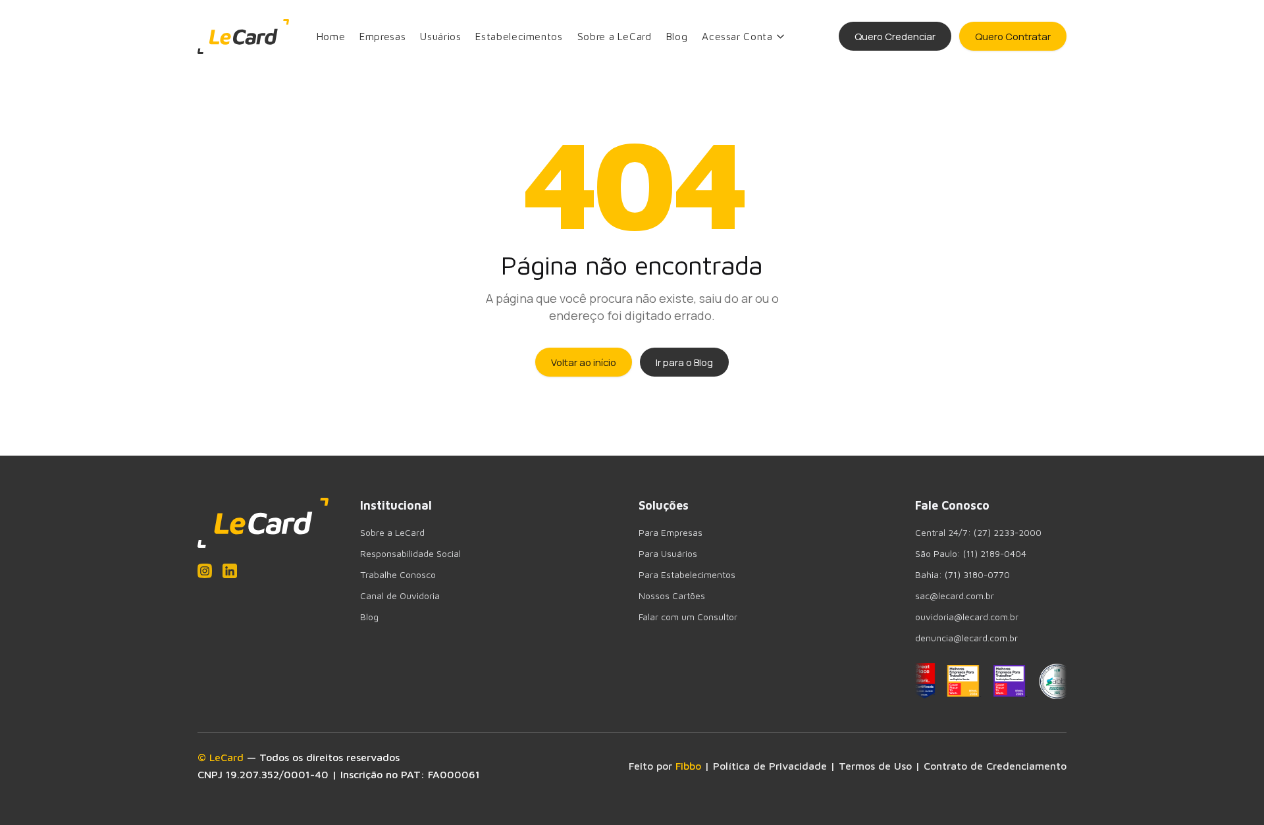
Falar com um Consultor (688, 617)
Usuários (440, 36)
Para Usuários (668, 553)
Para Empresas (670, 532)
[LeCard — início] (243, 36)
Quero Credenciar (895, 36)
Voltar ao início (583, 362)
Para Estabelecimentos (687, 575)
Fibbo (688, 766)
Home (331, 36)
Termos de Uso (875, 766)
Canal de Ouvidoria (400, 596)
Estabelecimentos (518, 36)
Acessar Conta (737, 36)
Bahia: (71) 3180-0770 (962, 575)
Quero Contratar (1013, 36)
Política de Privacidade (770, 766)
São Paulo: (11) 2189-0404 (970, 553)
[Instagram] (205, 571)
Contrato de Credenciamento (995, 766)
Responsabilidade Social (410, 553)
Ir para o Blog (684, 362)
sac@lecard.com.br (954, 596)
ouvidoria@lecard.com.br (966, 617)
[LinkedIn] (230, 571)
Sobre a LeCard (614, 36)
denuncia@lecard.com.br (966, 638)
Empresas (382, 36)
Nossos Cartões (672, 596)
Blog (677, 36)
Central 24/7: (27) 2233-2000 (978, 532)
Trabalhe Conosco (398, 575)
